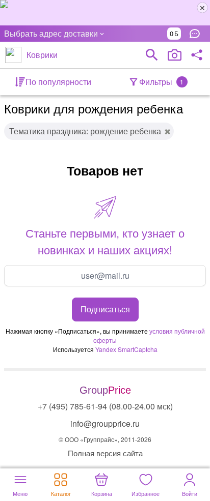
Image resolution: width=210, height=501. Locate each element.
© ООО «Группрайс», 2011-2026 (105, 439)
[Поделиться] (197, 55)
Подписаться (105, 309)
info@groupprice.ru (105, 423)
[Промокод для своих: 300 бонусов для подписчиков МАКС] (105, 12)
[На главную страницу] (13, 55)
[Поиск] (152, 55)
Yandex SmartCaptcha (126, 349)
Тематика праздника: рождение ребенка (85, 131)
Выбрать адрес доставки (51, 33)
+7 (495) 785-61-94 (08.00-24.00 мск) (105, 406)
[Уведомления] (197, 33)
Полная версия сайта (105, 453)
